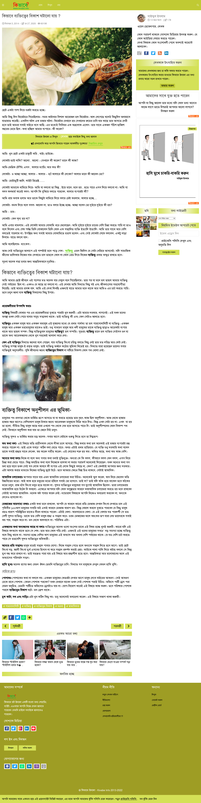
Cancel (131, 46)
